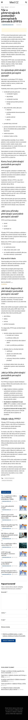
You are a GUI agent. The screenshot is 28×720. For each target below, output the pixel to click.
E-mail (3, 620)
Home (2, 7)
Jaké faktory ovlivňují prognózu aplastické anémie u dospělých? (9, 535)
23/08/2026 (21, 689)
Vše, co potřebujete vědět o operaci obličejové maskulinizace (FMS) (9, 497)
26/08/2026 (14, 672)
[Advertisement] (14, 30)
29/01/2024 (15, 528)
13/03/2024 (15, 509)
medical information (7, 480)
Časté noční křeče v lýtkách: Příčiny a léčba (13, 683)
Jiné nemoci (12, 7)
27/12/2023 (15, 574)
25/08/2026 (11, 681)
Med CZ (14, 2)
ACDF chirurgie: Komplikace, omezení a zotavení (8, 553)
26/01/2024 (15, 547)
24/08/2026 (4, 685)
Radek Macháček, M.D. (8, 24)
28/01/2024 (15, 538)
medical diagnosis (9, 478)
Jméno (3, 613)
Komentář (4, 592)
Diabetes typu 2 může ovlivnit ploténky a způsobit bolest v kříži (9, 516)
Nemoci (6, 7)
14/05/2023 (18, 24)
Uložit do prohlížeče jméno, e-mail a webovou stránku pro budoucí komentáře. (14, 635)
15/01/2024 (15, 557)
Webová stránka (5, 627)
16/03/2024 (15, 501)
